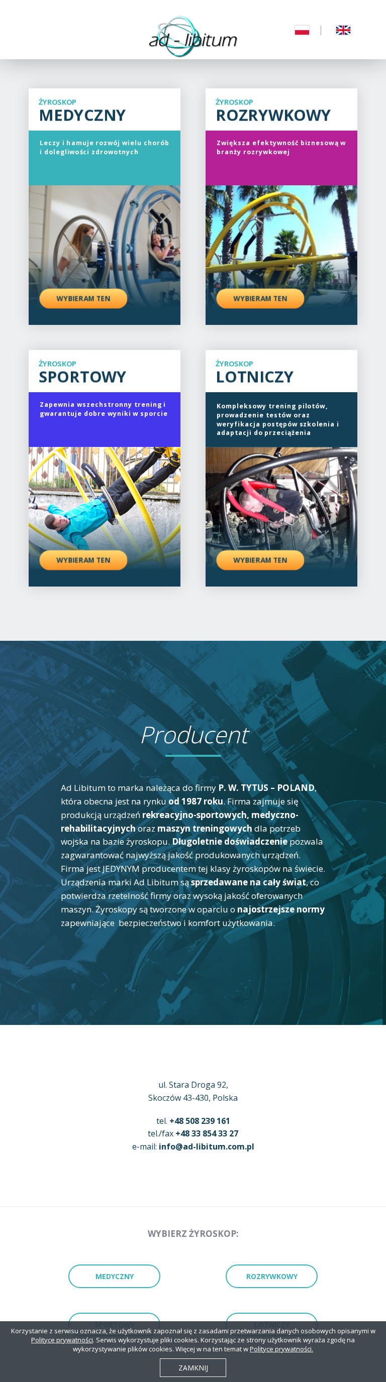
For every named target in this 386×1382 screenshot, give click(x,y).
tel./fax (193, 1133)
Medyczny (114, 1276)
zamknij (193, 1367)
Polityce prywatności (62, 1339)
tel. (193, 1120)
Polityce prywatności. (281, 1348)
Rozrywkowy (272, 1276)
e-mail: (193, 1146)
